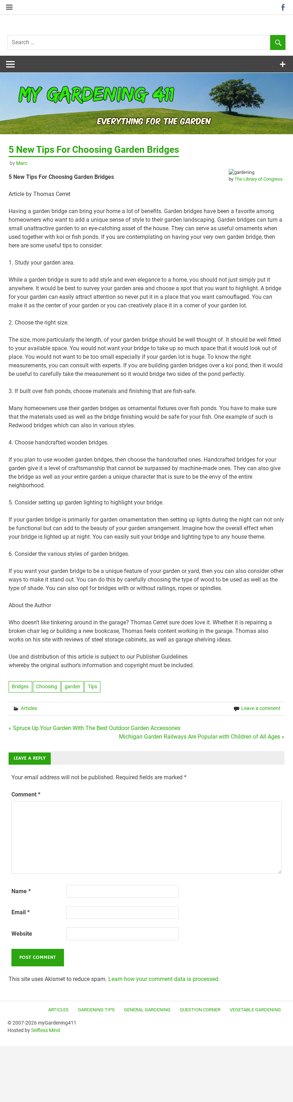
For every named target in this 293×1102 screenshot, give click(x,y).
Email (20, 912)
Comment (25, 794)
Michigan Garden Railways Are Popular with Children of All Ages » (201, 736)
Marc (22, 163)
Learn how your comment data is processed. (164, 979)
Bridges (20, 686)
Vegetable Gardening (255, 1009)
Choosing (46, 686)
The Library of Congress (258, 179)
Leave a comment (260, 708)
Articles (29, 708)
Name (21, 891)
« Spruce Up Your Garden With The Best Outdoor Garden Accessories (94, 728)
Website (21, 933)
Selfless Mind (45, 1030)
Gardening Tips (96, 1009)
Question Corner (200, 1009)
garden (72, 686)
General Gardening (147, 1009)
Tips (92, 686)
